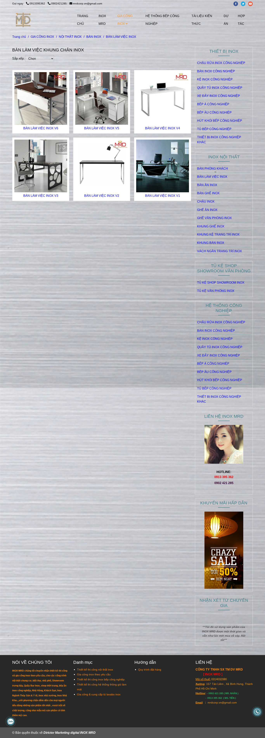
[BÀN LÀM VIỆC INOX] (23, 20)
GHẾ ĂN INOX (207, 209)
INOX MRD (102, 19)
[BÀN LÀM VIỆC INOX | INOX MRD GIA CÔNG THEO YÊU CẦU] (40, 98)
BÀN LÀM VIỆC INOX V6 (40, 128)
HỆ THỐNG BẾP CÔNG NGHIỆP (162, 19)
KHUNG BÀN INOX (210, 242)
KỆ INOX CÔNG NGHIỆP (215, 79)
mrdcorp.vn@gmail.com (87, 3)
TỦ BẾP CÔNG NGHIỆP (214, 129)
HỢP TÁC (241, 19)
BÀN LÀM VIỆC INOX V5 (101, 128)
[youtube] (251, 3)
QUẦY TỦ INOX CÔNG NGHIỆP (219, 87)
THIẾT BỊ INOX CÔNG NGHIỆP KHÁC (219, 140)
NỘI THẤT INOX (70, 36)
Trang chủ (19, 36)
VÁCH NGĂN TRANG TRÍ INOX (219, 251)
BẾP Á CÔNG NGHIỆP (213, 104)
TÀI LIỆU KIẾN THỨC (201, 19)
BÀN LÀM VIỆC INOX (212, 176)
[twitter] (244, 3)
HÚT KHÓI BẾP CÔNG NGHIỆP (219, 120)
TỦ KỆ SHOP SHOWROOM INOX (220, 282)
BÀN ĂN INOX (207, 185)
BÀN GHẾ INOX (208, 193)
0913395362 (37, 3)
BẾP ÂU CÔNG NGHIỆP (214, 112)
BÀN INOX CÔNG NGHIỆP (216, 71)
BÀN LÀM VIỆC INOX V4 (162, 128)
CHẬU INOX (206, 201)
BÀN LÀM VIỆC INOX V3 (40, 195)
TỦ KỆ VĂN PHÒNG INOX (215, 291)
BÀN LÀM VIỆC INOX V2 (101, 195)
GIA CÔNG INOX (124, 19)
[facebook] (237, 3)
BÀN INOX (93, 36)
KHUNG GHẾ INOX (210, 226)
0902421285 (59, 3)
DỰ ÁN (226, 19)
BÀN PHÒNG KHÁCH (212, 168)
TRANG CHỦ (82, 19)
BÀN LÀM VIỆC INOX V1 (162, 195)
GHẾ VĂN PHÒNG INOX (214, 218)
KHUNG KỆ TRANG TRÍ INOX (218, 234)
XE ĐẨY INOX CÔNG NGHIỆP (218, 96)
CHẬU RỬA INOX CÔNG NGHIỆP (221, 63)
